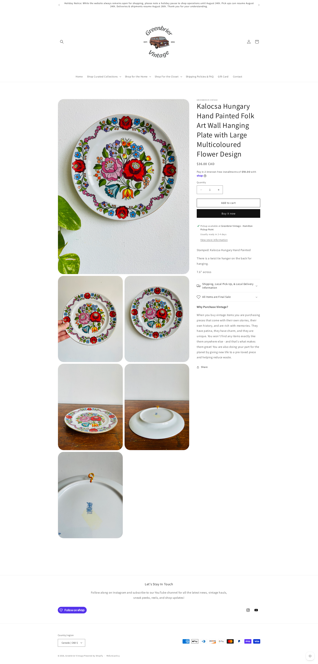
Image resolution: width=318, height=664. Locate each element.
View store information (214, 240)
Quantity (201, 182)
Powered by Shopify (93, 655)
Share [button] (204, 367)
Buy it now (229, 213)
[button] (62, 42)
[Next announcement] (259, 4)
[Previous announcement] (59, 4)
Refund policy (113, 655)
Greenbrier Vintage (74, 655)
